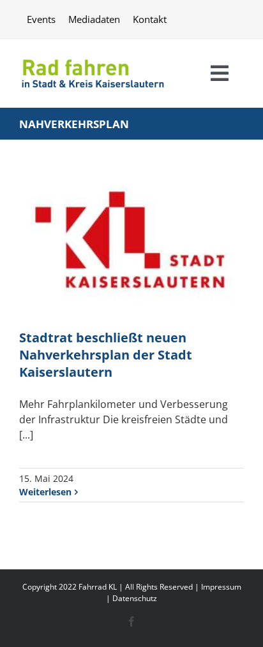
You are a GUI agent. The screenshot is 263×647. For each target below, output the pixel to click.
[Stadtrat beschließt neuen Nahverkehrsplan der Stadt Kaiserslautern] (131, 245)
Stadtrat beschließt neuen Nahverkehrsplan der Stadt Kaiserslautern (105, 355)
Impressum (221, 586)
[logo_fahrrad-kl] (92, 57)
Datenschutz (134, 598)
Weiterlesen (45, 492)
